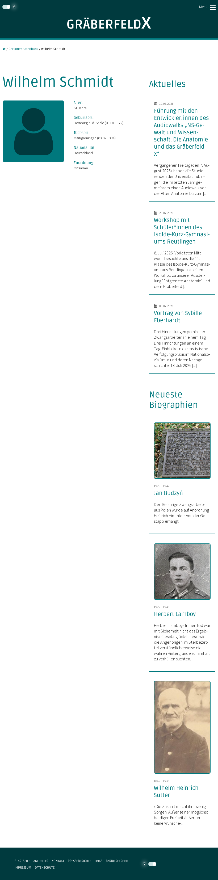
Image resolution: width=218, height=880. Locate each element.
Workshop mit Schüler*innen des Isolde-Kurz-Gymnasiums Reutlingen (182, 231)
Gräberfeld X (109, 23)
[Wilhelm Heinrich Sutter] (184, 774)
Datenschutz (44, 867)
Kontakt (58, 861)
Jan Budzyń (168, 493)
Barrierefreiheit (118, 861)
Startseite (22, 861)
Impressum (23, 867)
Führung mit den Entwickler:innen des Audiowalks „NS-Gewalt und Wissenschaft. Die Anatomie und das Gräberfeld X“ (181, 132)
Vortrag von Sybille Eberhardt (178, 317)
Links (98, 861)
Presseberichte (79, 861)
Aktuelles (40, 861)
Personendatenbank (23, 49)
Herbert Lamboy (175, 614)
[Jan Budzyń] (184, 479)
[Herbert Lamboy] (184, 600)
